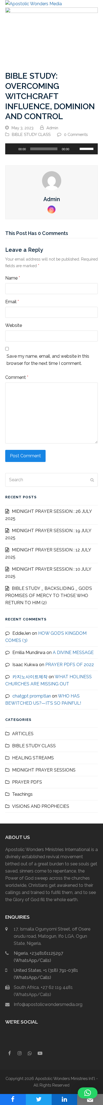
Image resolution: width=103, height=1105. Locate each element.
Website (13, 325)
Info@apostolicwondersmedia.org (48, 1004)
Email (12, 301)
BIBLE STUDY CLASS (31, 134)
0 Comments (76, 134)
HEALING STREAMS (33, 758)
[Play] (12, 149)
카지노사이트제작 (30, 676)
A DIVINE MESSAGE (73, 652)
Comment (16, 377)
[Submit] (92, 480)
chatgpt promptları (31, 696)
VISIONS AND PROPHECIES (40, 806)
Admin (52, 127)
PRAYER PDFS (27, 782)
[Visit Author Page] (51, 180)
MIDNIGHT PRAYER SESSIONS (44, 770)
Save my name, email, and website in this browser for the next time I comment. (48, 360)
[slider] (87, 148)
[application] (51, 148)
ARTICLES (23, 733)
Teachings (22, 794)
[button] (95, 3)
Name (12, 278)
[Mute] (75, 149)
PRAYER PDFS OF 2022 (69, 664)
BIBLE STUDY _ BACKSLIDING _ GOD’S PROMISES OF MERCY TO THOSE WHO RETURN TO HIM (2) (48, 595)
